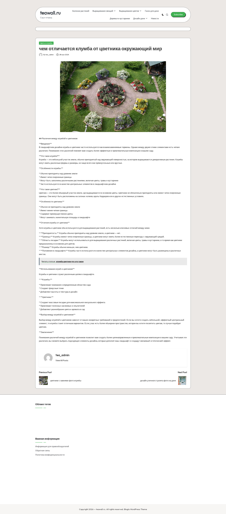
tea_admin (62, 355)
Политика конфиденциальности (50, 454)
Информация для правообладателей (52, 446)
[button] (178, 14)
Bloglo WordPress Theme (135, 509)
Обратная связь (42, 450)
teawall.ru (50, 12)
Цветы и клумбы (46, 43)
